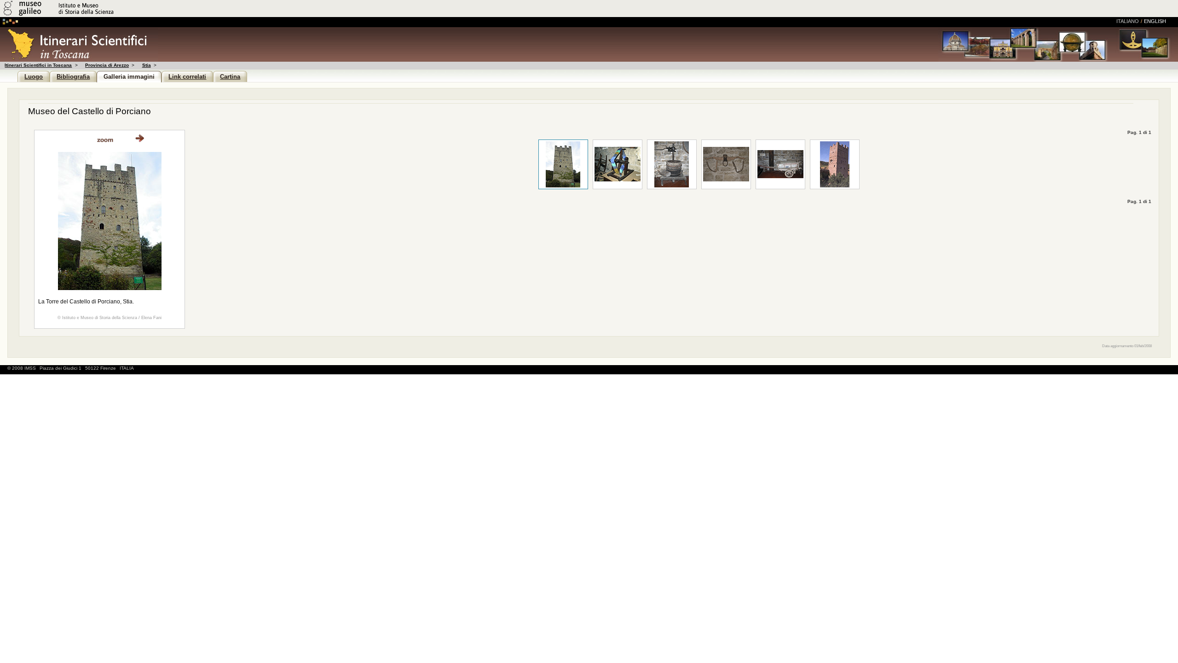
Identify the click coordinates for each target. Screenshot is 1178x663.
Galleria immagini (129, 76)
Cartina (230, 76)
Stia (146, 65)
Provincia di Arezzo (107, 65)
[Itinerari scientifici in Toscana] (79, 59)
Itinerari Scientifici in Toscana (38, 65)
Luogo (33, 76)
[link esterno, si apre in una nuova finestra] (105, 140)
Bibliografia (73, 76)
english (1155, 21)
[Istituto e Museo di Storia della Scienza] (109, 15)
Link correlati (187, 76)
